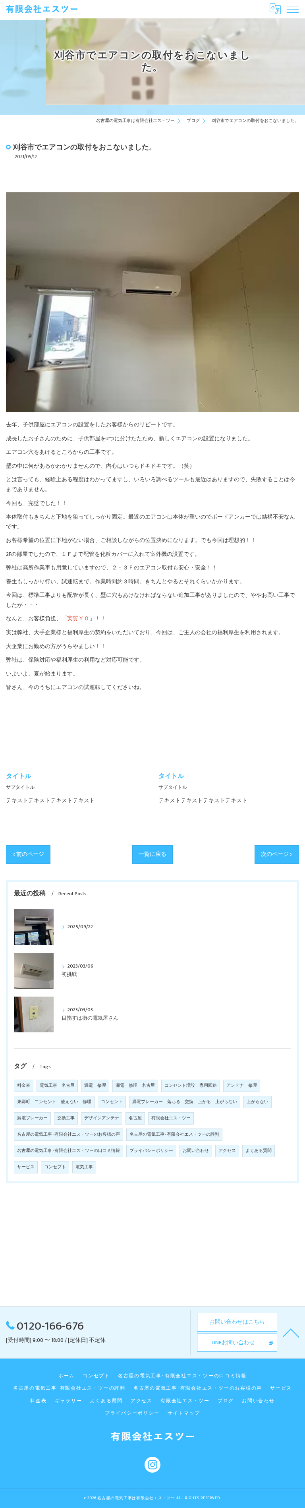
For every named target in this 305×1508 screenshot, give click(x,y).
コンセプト (55, 1167)
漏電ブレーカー (32, 1118)
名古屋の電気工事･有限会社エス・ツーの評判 (174, 1134)
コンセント (112, 1101)
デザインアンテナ (101, 1118)
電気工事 (84, 1167)
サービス (26, 1167)
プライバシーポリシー (151, 1150)
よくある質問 (258, 1150)
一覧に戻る (152, 854)
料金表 (23, 1085)
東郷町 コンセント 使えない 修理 (54, 1101)
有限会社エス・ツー (171, 1118)
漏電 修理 (95, 1085)
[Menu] (292, 8)
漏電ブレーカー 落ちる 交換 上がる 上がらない (184, 1101)
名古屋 (135, 1118)
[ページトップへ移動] (291, 1332)
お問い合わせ (196, 1150)
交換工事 (66, 1118)
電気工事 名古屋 (57, 1085)
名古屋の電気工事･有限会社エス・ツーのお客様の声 (68, 1134)
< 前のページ (28, 854)
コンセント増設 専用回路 (190, 1085)
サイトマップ (184, 1413)
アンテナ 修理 (241, 1085)
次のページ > (277, 854)
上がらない (257, 1101)
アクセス (227, 1150)
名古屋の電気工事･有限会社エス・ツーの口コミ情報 (68, 1150)
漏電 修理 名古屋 (135, 1085)
